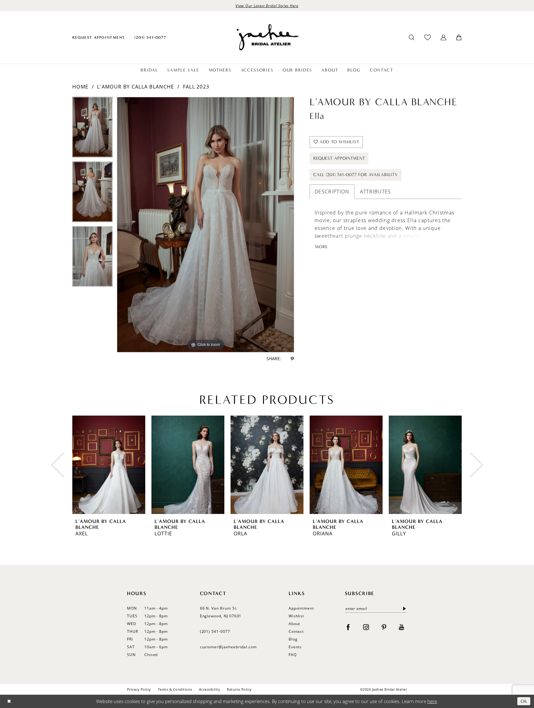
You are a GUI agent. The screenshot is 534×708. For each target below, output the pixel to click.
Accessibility (209, 689)
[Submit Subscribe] (403, 608)
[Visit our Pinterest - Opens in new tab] (384, 627)
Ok (524, 701)
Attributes (375, 191)
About (294, 623)
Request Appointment (339, 158)
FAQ (293, 654)
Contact (296, 631)
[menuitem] (99, 37)
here (432, 701)
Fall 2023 (196, 86)
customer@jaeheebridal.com (228, 647)
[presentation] (108, 465)
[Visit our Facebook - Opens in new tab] (348, 627)
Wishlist (296, 616)
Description (332, 191)
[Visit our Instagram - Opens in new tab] (366, 627)
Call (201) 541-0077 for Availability (355, 174)
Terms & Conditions (175, 689)
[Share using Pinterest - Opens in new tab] (292, 358)
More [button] (321, 246)
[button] (443, 37)
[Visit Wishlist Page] (427, 37)
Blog (293, 639)
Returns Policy (239, 689)
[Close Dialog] (9, 701)
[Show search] (411, 37)
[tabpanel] (92, 129)
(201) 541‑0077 (215, 631)
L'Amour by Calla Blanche (135, 86)
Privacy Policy (139, 689)
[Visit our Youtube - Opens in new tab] (401, 627)
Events (295, 647)
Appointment (301, 608)
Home (80, 86)
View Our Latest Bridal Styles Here (266, 5)
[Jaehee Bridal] (267, 37)
